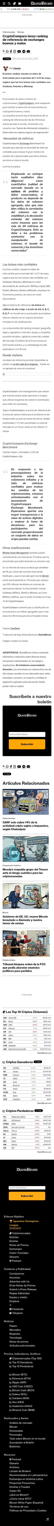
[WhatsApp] (8, 51)
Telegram (17, 1313)
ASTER (5, 1092)
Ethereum (12, 1028)
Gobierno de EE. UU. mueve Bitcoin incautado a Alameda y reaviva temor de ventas (25, 920)
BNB (4, 1039)
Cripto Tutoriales (18, 1252)
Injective (14, 1134)
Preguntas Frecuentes (22, 1483)
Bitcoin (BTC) (19, 1374)
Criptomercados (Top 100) (27, 1358)
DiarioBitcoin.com (44, 1053)
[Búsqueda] (10, 3)
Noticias (20, 32)
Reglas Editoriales (19, 1293)
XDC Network (16, 1120)
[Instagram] (15, 51)
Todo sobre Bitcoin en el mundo (27, 1438)
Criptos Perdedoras (19, 1111)
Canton (14, 1137)
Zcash (10, 1042)
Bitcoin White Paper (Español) (26, 1502)
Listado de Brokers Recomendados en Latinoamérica (28, 1473)
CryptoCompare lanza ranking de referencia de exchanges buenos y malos (25, 39)
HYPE (18, 9)
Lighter (15, 1078)
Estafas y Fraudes (19, 1486)
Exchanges (15, 1249)
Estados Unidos (9, 960)
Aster (14, 1092)
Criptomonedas (9, 32)
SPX (4, 1068)
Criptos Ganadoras (19, 1062)
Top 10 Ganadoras (22, 1362)
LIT (4, 1078)
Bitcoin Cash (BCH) (23, 1390)
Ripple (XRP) (19, 1382)
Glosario (14, 1256)
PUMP (5, 1075)
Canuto (17, 68)
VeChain (15, 1071)
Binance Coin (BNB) (23, 1410)
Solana (11, 1035)
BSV (4, 1085)
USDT (5, 1018)
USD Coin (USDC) (22, 1386)
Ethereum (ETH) (21, 1378)
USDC (5, 1025)
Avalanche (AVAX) (22, 1406)
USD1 (5, 1049)
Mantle (14, 1141)
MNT (4, 1141)
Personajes (15, 1434)
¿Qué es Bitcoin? (19, 1494)
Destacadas (16, 1430)
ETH (4, 1028)
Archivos (14, 1467)
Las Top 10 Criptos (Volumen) (26, 1012)
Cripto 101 (15, 1490)
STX (4, 1089)
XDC (4, 1120)
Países (13, 1325)
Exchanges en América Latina (26, 1479)
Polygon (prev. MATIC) (18, 1117)
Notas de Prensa (18, 1245)
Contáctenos (16, 1273)
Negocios (14, 1333)
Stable (14, 1124)
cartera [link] (15, 191)
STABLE (6, 1124)
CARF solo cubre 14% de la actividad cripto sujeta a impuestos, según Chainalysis (26, 826)
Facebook (17, 1309)
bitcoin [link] (45, 576)
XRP (4, 1032)
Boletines (14, 1446)
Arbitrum (14, 1144)
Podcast (16, 1260)
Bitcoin (5, 913)
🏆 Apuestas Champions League (24, 1224)
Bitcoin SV (16, 1085)
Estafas (13, 1241)
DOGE (43, 9)
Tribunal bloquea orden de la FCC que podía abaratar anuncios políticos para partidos (24, 968)
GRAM (5, 1127)
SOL (4, 1035)
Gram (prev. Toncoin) (18, 1127)
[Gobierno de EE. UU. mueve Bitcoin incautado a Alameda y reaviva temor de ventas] (26, 896)
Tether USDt (12, 1018)
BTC (4, 1021)
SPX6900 (16, 1068)
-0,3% (6, 9)
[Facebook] (11, 51)
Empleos (14, 1301)
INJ (4, 1134)
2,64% (30, 9)
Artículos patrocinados (22, 1345)
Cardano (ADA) (20, 1398)
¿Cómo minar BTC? (20, 1498)
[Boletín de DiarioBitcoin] (29, 51)
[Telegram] (24, 51)
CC (4, 1137)
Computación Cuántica (12, 865)
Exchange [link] (24, 143)
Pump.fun (16, 1075)
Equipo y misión (18, 1297)
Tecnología (15, 1337)
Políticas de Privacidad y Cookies (28, 1510)
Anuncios (14, 1277)
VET (4, 1071)
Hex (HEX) (18, 1402)
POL (4, 1117)
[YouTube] (19, 51)
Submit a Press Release (23, 1289)
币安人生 (6, 1131)
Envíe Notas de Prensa (22, 1285)
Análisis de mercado (20, 1422)
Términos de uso (18, 1506)
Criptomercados (21, 1233)
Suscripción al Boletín (21, 1442)
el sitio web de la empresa (25, 364)
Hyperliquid (12, 1045)
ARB (4, 1144)
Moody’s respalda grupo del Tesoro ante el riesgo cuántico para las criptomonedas (25, 873)
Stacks (15, 1089)
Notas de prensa (18, 1341)
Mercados (15, 1329)
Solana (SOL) (19, 1394)
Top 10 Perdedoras (22, 1366)
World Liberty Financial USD (17, 1049)
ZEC (4, 1042)
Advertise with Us (19, 1281)
